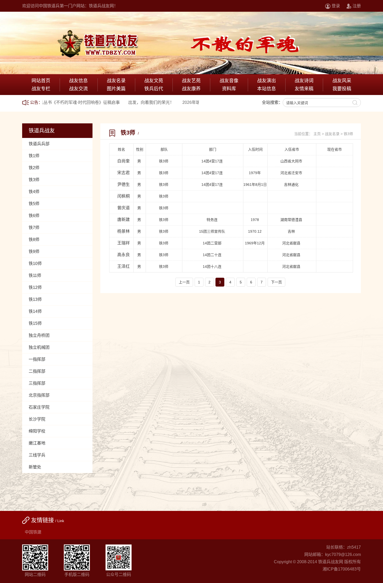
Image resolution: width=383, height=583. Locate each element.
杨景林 (123, 231)
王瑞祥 (123, 243)
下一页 (276, 282)
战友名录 (332, 134)
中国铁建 (33, 532)
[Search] (354, 102)
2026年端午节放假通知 (176, 102)
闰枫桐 (123, 196)
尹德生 (123, 184)
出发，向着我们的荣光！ (124, 102)
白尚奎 (123, 161)
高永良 (123, 254)
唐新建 (123, 219)
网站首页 (41, 80)
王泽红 (123, 266)
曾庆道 (123, 208)
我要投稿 (341, 88)
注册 (357, 6)
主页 (317, 134)
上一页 (184, 282)
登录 (336, 6)
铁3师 (348, 134)
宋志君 (123, 172)
